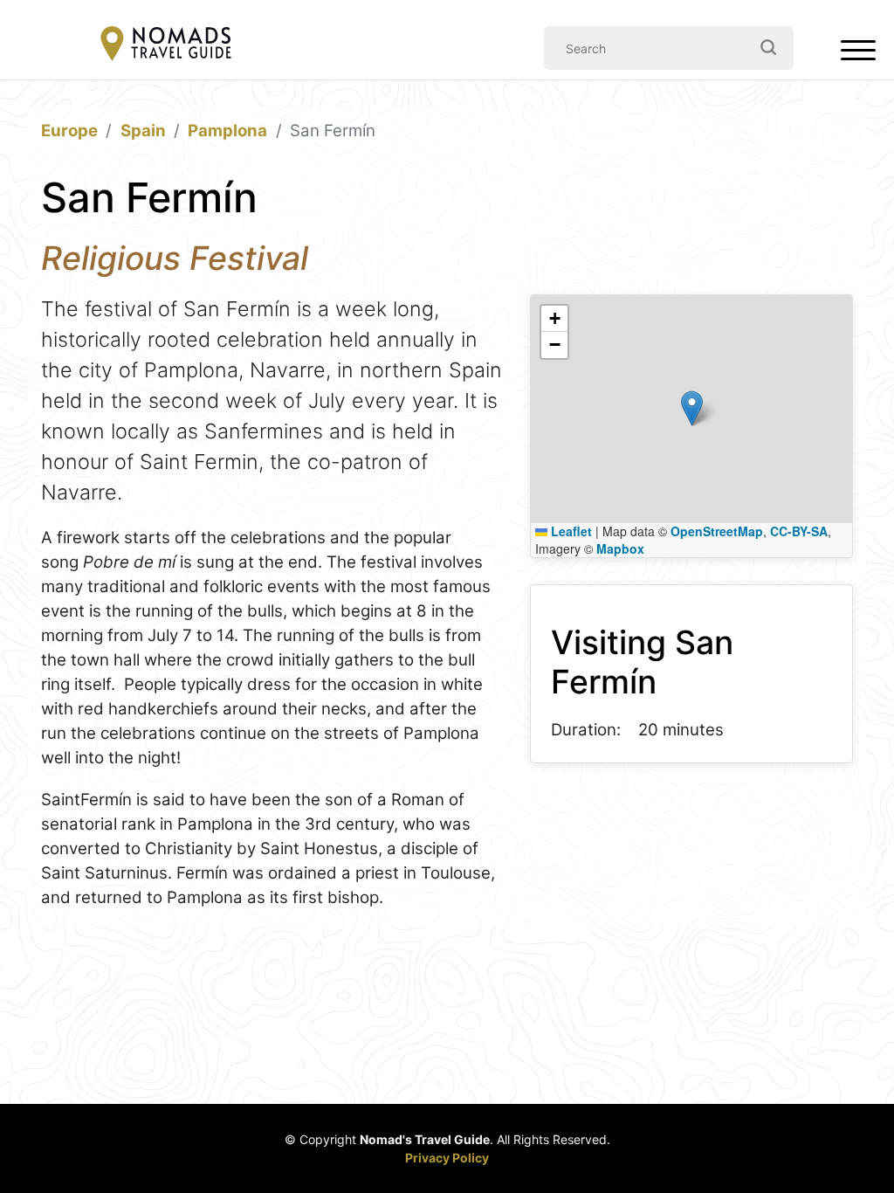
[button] (692, 408)
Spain (143, 131)
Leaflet (569, 531)
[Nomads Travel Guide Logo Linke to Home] (165, 45)
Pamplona (227, 131)
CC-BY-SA (799, 531)
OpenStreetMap (716, 531)
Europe (69, 131)
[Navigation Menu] (858, 54)
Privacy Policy (447, 1157)
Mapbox (620, 548)
